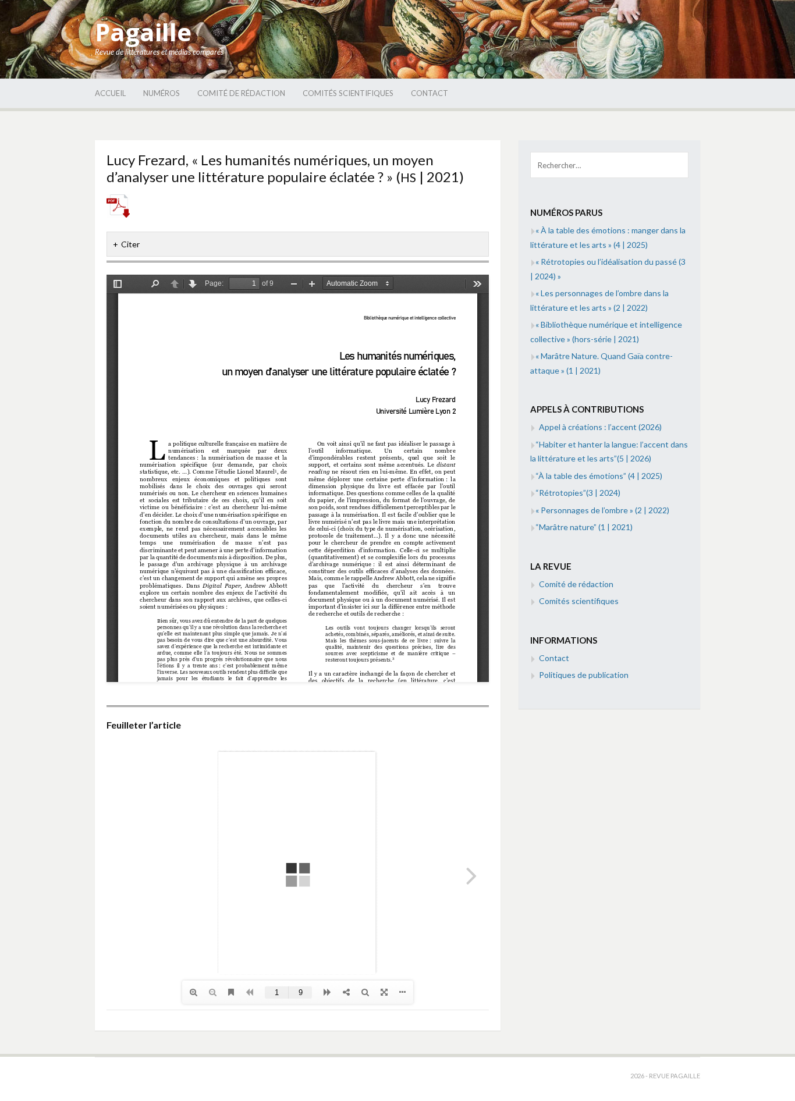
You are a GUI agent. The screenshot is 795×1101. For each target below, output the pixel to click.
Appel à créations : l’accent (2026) (600, 427)
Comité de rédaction (241, 93)
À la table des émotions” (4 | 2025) (598, 476)
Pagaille (143, 31)
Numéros (161, 93)
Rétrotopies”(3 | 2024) (577, 493)
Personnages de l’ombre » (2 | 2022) (602, 510)
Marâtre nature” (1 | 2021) (584, 527)
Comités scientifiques (348, 93)
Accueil (110, 93)
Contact (429, 93)
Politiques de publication (584, 675)
